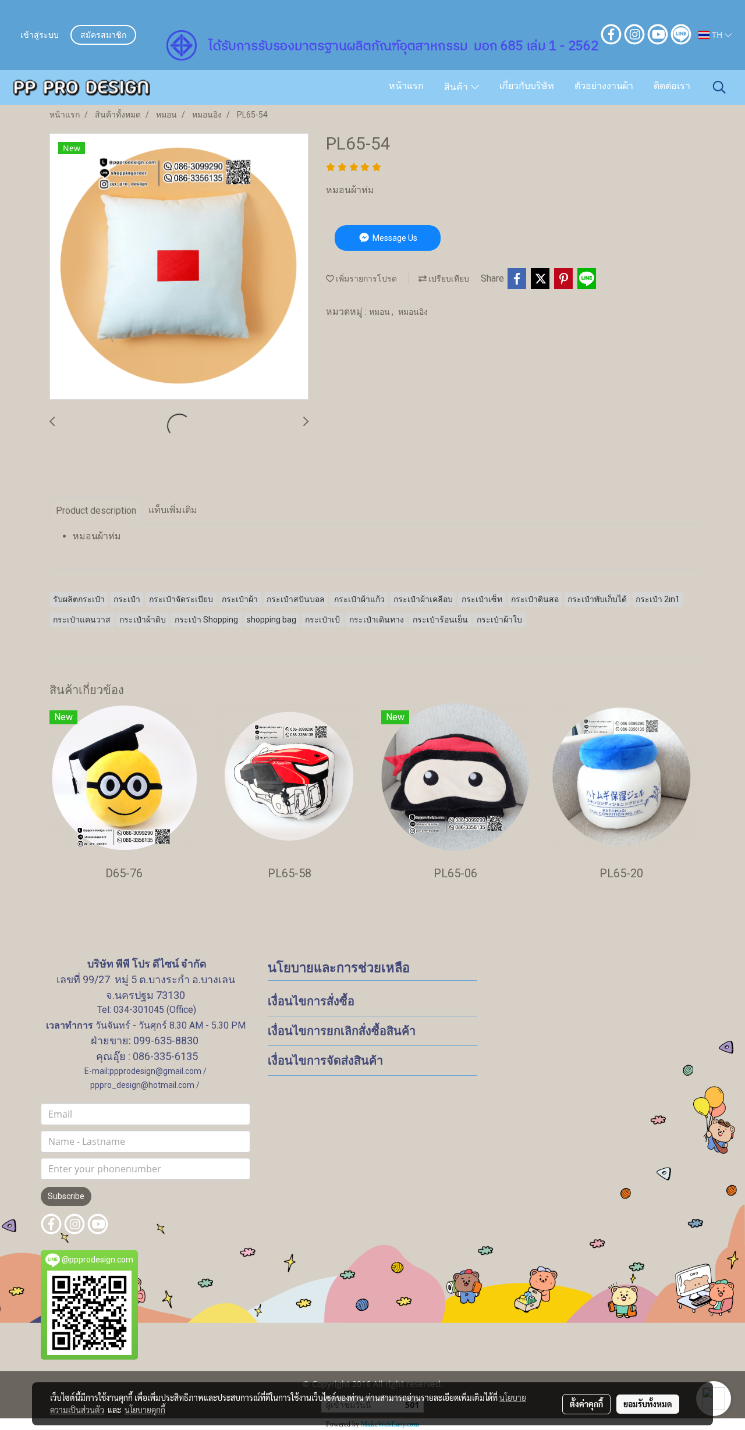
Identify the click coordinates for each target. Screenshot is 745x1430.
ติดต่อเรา (672, 86)
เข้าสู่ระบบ (39, 35)
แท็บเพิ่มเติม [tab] (172, 509)
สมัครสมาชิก (103, 35)
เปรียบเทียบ (448, 278)
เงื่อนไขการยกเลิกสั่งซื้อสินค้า (342, 1031)
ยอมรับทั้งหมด (647, 1404)
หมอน (380, 311)
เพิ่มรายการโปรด (365, 278)
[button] (719, 87)
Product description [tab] (96, 510)
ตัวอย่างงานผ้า (603, 86)
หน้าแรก (406, 86)
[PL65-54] (179, 267)
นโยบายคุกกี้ (145, 1409)
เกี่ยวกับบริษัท (526, 86)
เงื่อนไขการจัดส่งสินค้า (325, 1060)
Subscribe (66, 1196)
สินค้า (457, 88)
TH (717, 34)
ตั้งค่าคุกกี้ (586, 1404)
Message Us (394, 238)
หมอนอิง (413, 311)
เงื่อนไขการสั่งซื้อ (311, 1001)
